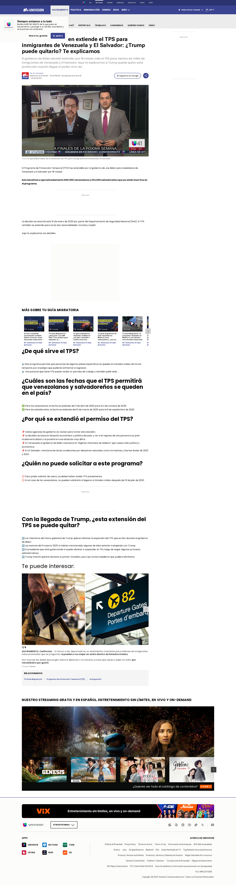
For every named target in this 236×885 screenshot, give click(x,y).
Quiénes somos (136, 25)
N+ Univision (38, 73)
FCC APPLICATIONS (203, 872)
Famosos (120, 2)
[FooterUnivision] (33, 824)
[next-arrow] (148, 331)
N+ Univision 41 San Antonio (33, 344)
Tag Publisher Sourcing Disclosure (197, 850)
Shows (109, 2)
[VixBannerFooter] (118, 811)
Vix (90, 2)
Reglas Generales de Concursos (198, 855)
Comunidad (116, 25)
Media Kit (150, 850)
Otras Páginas (61, 824)
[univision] (33, 9)
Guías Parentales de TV (171, 850)
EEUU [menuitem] (116, 9)
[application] (85, 120)
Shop (151, 2)
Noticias (99, 2)
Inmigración (95, 679)
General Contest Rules (135, 861)
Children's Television (155, 861)
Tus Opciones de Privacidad (178, 861)
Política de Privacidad (114, 844)
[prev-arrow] (22, 609)
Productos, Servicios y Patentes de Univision (164, 855)
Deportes (132, 2)
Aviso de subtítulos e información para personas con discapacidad (183, 866)
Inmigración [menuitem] (92, 9)
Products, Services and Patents (131, 855)
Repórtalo (84, 25)
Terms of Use (160, 844)
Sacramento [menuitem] (60, 9)
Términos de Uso (145, 844)
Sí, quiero (58, 35)
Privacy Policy (130, 844)
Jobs (124, 850)
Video (152, 25)
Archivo (117, 850)
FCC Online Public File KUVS (141, 866)
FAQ (157, 850)
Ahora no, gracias (38, 35)
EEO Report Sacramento (117, 866)
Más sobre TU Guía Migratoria (50, 310)
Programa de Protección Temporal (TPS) (66, 679)
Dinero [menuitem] (106, 9)
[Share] (146, 75)
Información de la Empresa (179, 844)
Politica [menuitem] (76, 9)
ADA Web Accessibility (203, 844)
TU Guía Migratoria (33, 679)
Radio (142, 2)
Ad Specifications (136, 850)
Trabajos (100, 25)
